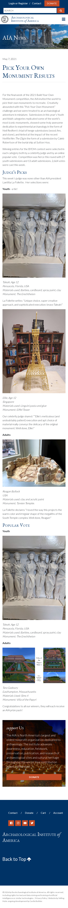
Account (58, 812)
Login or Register (18, 3)
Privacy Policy (41, 898)
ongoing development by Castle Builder (25, 901)
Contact (36, 3)
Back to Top (14, 859)
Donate (52, 3)
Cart (43, 812)
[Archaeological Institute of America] (6, 16)
